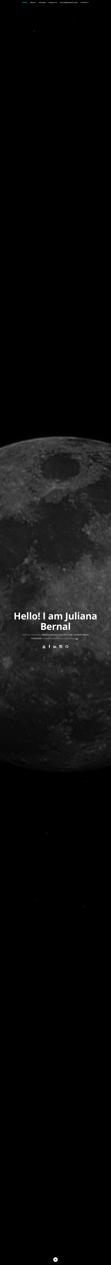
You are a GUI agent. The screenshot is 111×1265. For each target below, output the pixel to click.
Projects (53, 2)
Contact (85, 2)
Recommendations (69, 2)
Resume (42, 2)
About (33, 2)
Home (24, 2)
